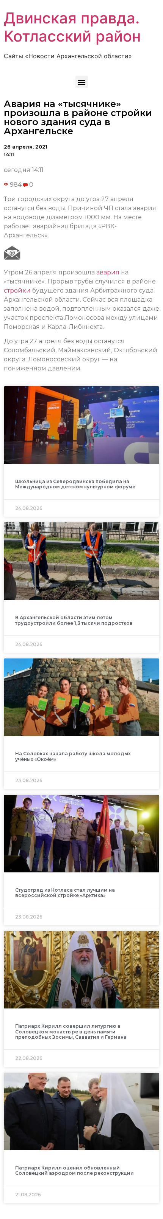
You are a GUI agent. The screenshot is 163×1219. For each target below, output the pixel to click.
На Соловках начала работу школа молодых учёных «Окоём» (73, 756)
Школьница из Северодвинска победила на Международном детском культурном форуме (75, 484)
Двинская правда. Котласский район (72, 27)
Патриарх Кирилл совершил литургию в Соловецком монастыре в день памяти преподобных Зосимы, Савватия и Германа (71, 1031)
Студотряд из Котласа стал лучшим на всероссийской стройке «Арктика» (65, 892)
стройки (17, 290)
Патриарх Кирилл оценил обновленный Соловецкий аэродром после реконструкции (74, 1170)
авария (107, 272)
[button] (81, 82)
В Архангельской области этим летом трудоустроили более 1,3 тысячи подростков (74, 620)
